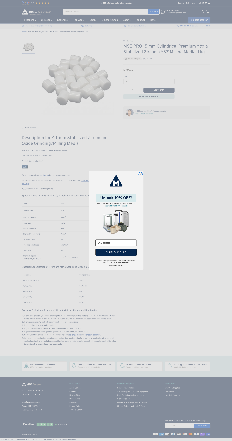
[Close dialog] (140, 174)
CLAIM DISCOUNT (116, 252)
